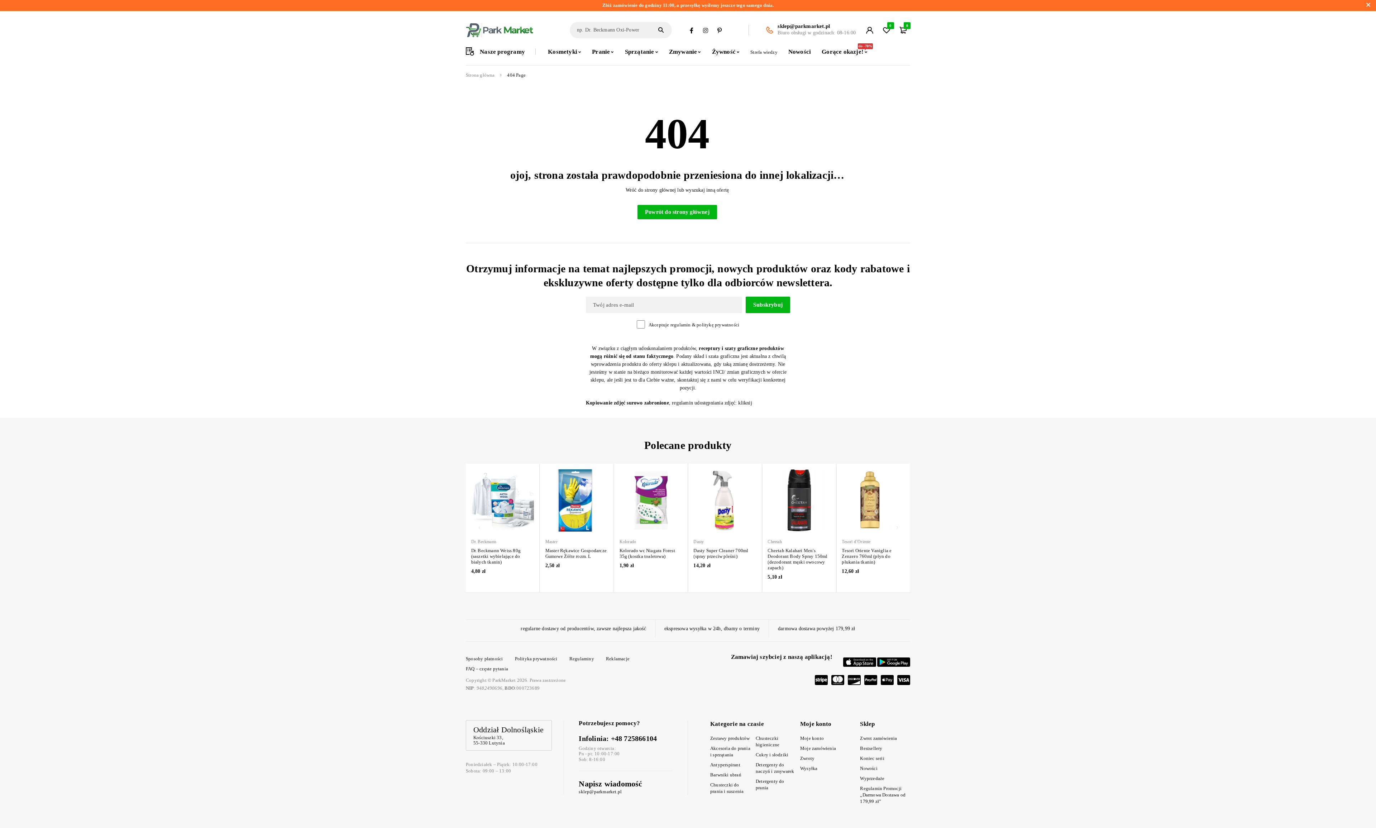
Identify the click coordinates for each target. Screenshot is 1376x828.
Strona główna (480, 75)
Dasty (698, 541)
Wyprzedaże (872, 778)
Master (551, 541)
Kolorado (628, 541)
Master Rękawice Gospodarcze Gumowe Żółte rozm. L (576, 553)
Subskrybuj (768, 305)
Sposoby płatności (484, 658)
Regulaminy (581, 658)
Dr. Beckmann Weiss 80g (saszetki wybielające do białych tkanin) (496, 556)
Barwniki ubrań (725, 774)
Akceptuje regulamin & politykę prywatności (694, 324)
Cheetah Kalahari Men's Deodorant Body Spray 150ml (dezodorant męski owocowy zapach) (797, 559)
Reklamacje (618, 658)
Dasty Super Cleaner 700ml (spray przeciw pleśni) (720, 553)
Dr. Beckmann (483, 541)
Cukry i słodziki (772, 754)
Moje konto (812, 738)
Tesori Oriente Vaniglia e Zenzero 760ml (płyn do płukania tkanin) (867, 556)
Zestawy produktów (730, 738)
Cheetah (775, 541)
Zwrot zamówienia (878, 738)
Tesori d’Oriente (856, 541)
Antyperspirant (725, 764)
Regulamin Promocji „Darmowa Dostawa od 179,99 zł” (883, 795)
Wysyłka (808, 768)
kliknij (745, 403)
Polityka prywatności (536, 658)
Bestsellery (871, 748)
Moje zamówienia (818, 748)
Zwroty (807, 758)
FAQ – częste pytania (487, 668)
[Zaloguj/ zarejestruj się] (869, 30)
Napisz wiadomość (610, 783)
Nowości (868, 768)
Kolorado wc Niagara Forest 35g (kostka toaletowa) (647, 553)
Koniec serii (872, 758)
